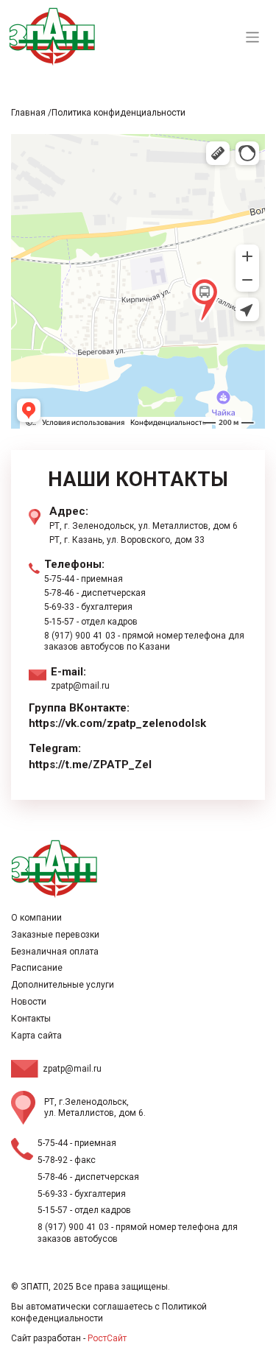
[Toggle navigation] (253, 37)
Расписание (37, 968)
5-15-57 (59, 621)
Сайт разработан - (69, 1338)
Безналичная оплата (55, 951)
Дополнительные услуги (62, 985)
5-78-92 (53, 1160)
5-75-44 (59, 579)
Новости (28, 1002)
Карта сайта (36, 1035)
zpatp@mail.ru (80, 686)
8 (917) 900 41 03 (80, 635)
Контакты (31, 1018)
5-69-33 (59, 607)
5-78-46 (59, 593)
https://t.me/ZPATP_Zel (90, 764)
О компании (36, 918)
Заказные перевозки (55, 935)
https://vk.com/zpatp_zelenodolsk (117, 723)
